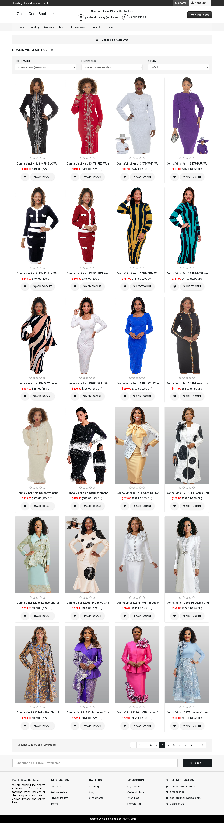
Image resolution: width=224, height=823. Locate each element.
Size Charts (96, 798)
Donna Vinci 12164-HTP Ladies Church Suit (144, 712)
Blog (91, 792)
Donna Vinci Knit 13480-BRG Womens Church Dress (100, 273)
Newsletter (134, 803)
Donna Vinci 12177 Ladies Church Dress (191, 712)
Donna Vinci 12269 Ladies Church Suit (41, 602)
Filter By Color (22, 60)
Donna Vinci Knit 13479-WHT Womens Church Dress (150, 163)
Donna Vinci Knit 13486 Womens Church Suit (95, 493)
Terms (55, 803)
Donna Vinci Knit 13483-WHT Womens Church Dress (100, 383)
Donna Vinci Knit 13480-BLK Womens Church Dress (50, 273)
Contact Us (176, 803)
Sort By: (152, 60)
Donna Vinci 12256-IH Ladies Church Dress (193, 602)
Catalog (34, 27)
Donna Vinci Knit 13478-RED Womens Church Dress (99, 163)
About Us (56, 786)
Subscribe (197, 763)
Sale (110, 27)
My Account (134, 786)
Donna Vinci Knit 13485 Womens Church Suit (45, 493)
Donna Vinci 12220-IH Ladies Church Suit (93, 712)
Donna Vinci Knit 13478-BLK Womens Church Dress (50, 163)
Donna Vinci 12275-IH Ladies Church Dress (193, 493)
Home (21, 27)
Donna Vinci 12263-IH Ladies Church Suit (93, 602)
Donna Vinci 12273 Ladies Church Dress (142, 493)
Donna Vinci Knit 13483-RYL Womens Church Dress (149, 383)
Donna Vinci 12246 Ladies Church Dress (42, 712)
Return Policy (59, 792)
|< (133, 744)
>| (203, 744)
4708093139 (137, 17)
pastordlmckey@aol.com (102, 17)
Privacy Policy (59, 798)
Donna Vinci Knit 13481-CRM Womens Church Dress (150, 273)
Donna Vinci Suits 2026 (115, 39)
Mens (62, 27)
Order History (135, 792)
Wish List (133, 798)
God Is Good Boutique (35, 14)
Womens (49, 27)
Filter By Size (88, 60)
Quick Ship (96, 27)
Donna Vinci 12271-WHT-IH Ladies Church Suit (146, 602)
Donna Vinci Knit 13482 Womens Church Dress (46, 383)
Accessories (78, 27)
